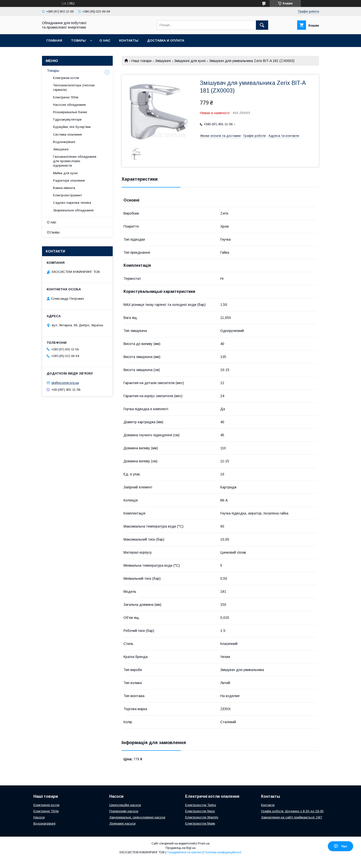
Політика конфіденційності (222, 852)
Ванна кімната (64, 188)
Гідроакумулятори (67, 119)
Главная (54, 40)
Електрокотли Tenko (200, 805)
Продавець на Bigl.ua (180, 848)
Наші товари (141, 61)
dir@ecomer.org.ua (65, 383)
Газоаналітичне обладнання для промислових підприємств (74, 161)
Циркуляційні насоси (125, 805)
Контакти (268, 805)
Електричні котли (66, 78)
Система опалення (67, 134)
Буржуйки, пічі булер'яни (72, 127)
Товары (78, 40)
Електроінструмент (67, 195)
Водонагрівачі (64, 142)
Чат (344, 846)
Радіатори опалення (69, 180)
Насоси (39, 817)
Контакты (128, 40)
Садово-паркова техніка (72, 202)
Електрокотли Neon (200, 811)
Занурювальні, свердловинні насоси (137, 817)
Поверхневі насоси (123, 811)
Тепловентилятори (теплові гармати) (74, 87)
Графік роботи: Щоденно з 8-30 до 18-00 (292, 811)
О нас (104, 40)
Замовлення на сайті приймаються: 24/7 (291, 817)
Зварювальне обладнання (73, 210)
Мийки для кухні (65, 173)
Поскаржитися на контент (184, 852)
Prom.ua (203, 843)
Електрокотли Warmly (201, 817)
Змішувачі (163, 61)
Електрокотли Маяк (200, 823)
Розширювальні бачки (70, 112)
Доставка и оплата (165, 40)
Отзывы (53, 232)
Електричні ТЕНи (65, 97)
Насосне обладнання (69, 105)
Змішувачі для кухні (190, 61)
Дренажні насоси (122, 823)
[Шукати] (262, 25)
